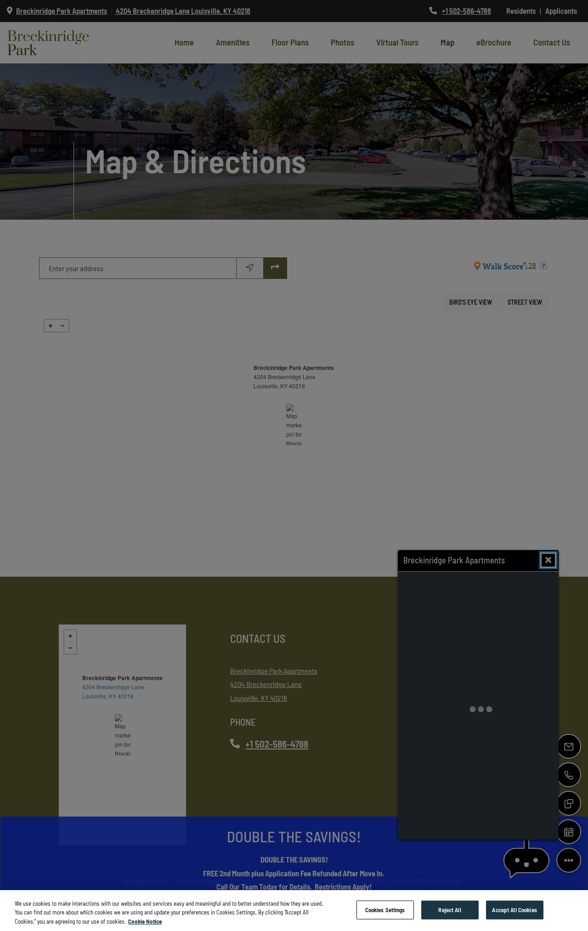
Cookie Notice (145, 921)
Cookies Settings (385, 909)
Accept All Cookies (514, 909)
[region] (294, 910)
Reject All (449, 909)
